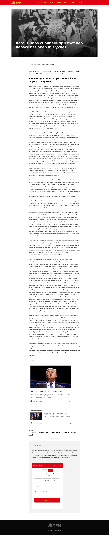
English (80, 2)
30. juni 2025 (19, 51)
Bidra (59, 2)
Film (45, 2)
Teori (64, 2)
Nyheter (38, 2)
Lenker (72, 2)
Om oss (51, 2)
